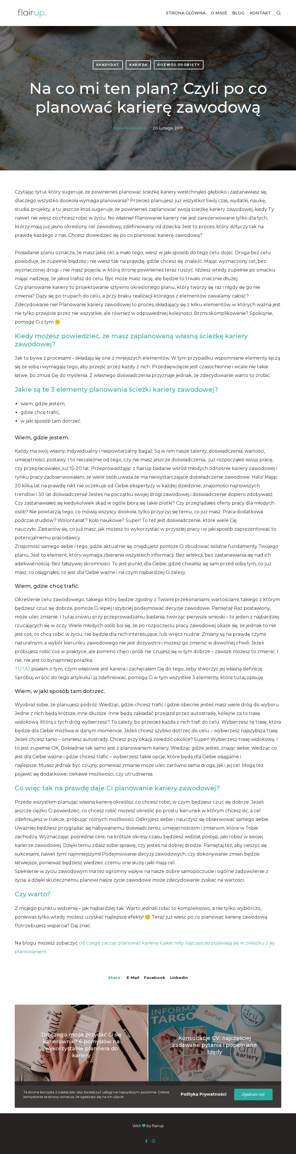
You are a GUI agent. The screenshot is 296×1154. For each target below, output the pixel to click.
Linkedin (179, 977)
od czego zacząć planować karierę (119, 943)
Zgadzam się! (253, 1094)
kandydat (107, 65)
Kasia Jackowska (129, 128)
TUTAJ (22, 669)
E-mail (133, 977)
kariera (138, 65)
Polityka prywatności (203, 1094)
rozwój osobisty (178, 65)
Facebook (154, 977)
